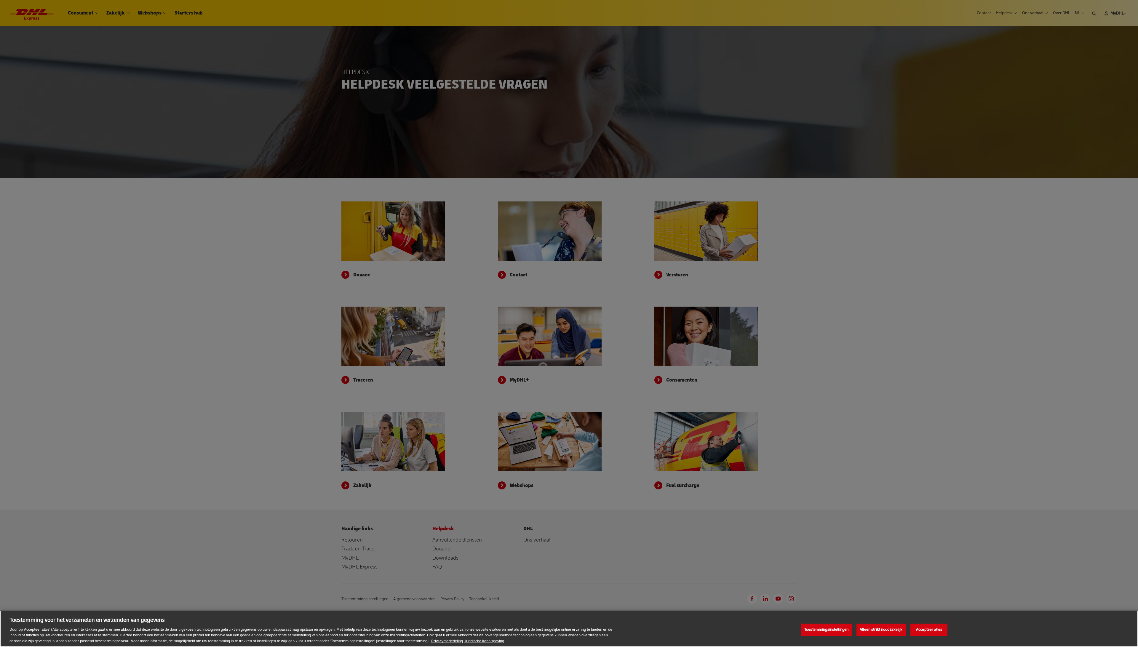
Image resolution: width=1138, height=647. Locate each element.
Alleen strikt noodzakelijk (881, 629)
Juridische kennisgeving (484, 640)
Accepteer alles (929, 629)
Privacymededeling (447, 640)
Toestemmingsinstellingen (826, 629)
